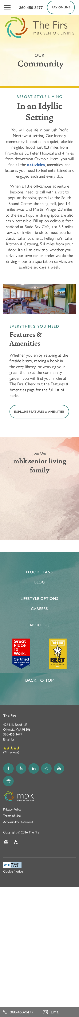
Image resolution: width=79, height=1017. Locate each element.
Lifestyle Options (39, 598)
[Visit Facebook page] (8, 768)
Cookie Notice (13, 871)
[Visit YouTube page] (59, 768)
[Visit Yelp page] (21, 768)
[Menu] (7, 7)
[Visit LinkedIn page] (33, 768)
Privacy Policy (12, 809)
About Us (39, 625)
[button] (61, 7)
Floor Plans (39, 572)
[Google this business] (8, 781)
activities (36, 164)
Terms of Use (12, 816)
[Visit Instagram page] (46, 768)
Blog (39, 582)
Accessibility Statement (18, 822)
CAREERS (39, 608)
